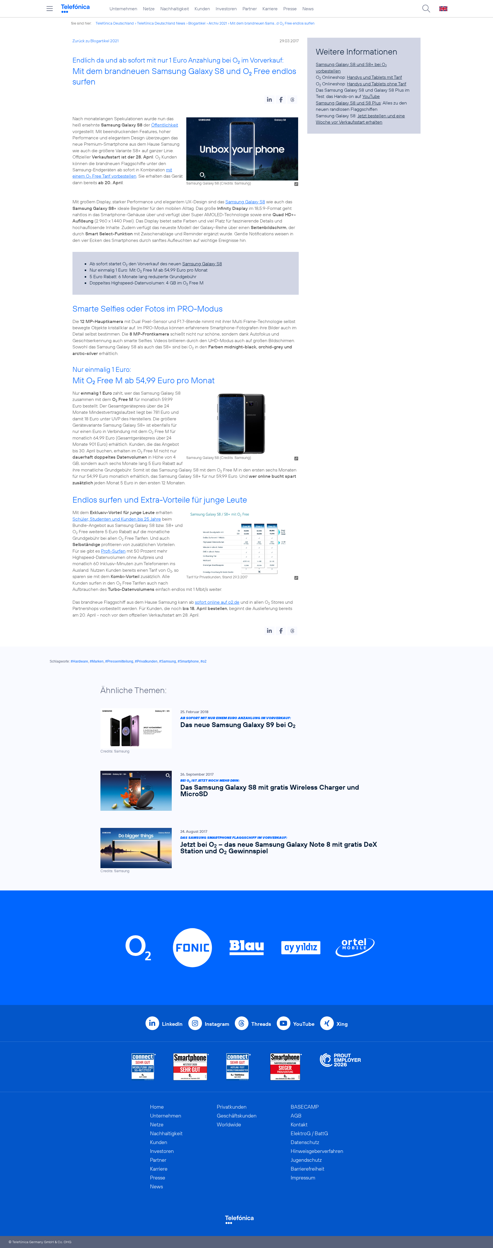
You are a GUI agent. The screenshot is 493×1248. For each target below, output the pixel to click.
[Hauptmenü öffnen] (49, 8)
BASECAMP (305, 1106)
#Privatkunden (146, 661)
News (308, 8)
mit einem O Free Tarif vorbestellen (122, 173)
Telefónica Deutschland (115, 23)
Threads (261, 1024)
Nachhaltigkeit (174, 8)
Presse (290, 8)
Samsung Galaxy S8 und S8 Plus (348, 103)
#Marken (97, 661)
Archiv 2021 (218, 23)
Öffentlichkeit (164, 125)
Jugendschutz (306, 1160)
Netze (149, 8)
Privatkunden (231, 1106)
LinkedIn (172, 1024)
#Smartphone (188, 661)
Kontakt (299, 1124)
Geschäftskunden (236, 1115)
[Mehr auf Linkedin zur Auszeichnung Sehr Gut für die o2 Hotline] (238, 1066)
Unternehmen (123, 8)
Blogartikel (196, 23)
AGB (296, 1115)
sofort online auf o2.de (217, 602)
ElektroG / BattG (309, 1133)
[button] (269, 99)
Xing (342, 1024)
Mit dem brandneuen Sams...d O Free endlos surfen (272, 23)
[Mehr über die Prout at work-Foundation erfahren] (340, 1066)
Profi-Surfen (113, 551)
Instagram (217, 1024)
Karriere (270, 8)
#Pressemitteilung (119, 661)
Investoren (226, 8)
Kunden (202, 8)
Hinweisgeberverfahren (317, 1151)
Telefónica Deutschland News (161, 23)
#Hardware (79, 661)
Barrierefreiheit (307, 1168)
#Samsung (167, 661)
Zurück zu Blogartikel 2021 (95, 40)
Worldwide (229, 1124)
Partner (250, 8)
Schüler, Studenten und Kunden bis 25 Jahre (116, 519)
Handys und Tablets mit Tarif (374, 77)
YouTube (371, 96)
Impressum (303, 1177)
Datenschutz (305, 1142)
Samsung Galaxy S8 (245, 201)
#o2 (204, 661)
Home (157, 1106)
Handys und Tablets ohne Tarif (376, 84)
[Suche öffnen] (426, 8)
